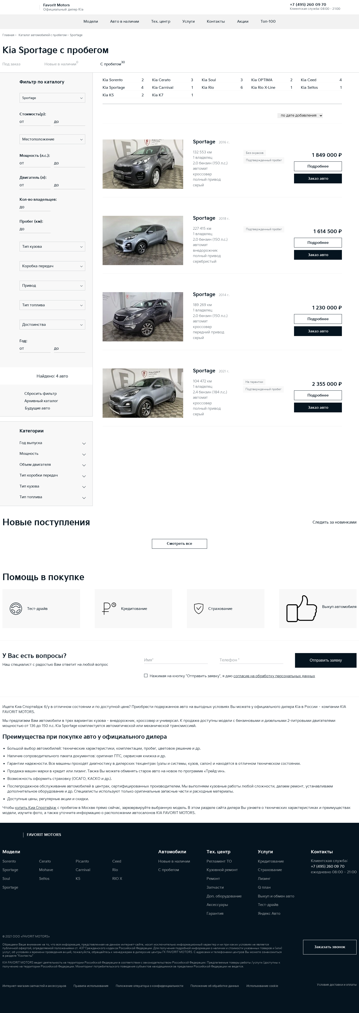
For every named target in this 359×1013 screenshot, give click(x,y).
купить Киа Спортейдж (35, 807)
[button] (52, 98)
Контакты (216, 21)
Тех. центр (160, 21)
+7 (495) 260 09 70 (308, 4)
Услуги (188, 21)
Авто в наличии (124, 21)
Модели (91, 21)
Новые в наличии (60, 64)
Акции (242, 21)
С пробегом (110, 64)
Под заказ (11, 64)
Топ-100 (268, 21)
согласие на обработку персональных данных (274, 676)
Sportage (204, 142)
